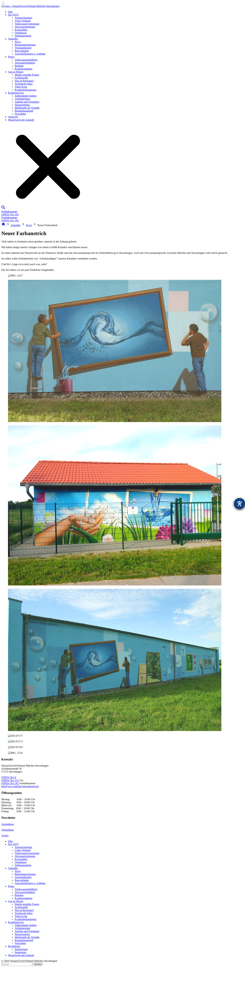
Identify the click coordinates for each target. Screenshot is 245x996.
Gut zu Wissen (15, 71)
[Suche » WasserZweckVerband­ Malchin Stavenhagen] (46, 208)
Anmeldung (7, 824)
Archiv (5, 835)
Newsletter (20, 113)
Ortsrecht (13, 116)
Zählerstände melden (25, 95)
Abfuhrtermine (22, 98)
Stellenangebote (23, 35)
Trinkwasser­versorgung (27, 23)
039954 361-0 (8, 777)
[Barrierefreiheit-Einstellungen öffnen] (239, 503)
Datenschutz (21, 949)
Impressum (20, 952)
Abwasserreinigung (25, 26)
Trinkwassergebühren (26, 59)
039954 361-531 (10, 780)
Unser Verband (22, 20)
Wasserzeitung (22, 104)
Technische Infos (23, 83)
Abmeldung (7, 829)
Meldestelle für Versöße (27, 107)
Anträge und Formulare (27, 101)
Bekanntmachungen (25, 44)
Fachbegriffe (21, 77)
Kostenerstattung (23, 68)
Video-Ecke (21, 86)
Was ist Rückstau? (24, 80)
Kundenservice (16, 92)
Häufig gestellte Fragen (27, 74)
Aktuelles (13, 38)
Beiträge (19, 65)
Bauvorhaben (22, 50)
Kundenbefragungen (25, 89)
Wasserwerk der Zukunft (21, 119)
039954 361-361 (10, 783)
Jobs (10, 11)
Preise (11, 56)
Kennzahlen (21, 29)
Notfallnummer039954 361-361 (10, 213)
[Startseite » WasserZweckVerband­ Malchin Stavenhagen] (30, 6)
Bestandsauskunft (24, 110)
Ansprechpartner (23, 17)
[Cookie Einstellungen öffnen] (26, 993)
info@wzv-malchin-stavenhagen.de (20, 786)
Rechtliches (14, 946)
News (18, 41)
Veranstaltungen (23, 47)
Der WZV (13, 14)
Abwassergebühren (25, 62)
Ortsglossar (20, 32)
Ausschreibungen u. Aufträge (30, 53)
